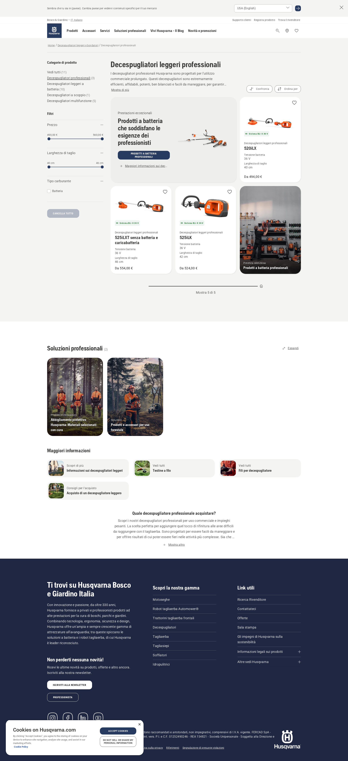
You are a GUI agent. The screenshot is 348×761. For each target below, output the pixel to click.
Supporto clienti (241, 20)
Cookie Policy (21, 746)
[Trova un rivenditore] (287, 30)
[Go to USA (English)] (298, 8)
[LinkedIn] (83, 718)
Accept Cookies (118, 731)
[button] (72, 30)
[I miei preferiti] (296, 30)
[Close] (139, 724)
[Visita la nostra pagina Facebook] (67, 718)
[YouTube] (98, 718)
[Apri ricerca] (277, 30)
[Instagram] (52, 718)
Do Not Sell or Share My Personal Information (118, 741)
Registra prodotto (264, 20)
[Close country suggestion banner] (341, 7)
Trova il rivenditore (289, 20)
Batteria (57, 191)
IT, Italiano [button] (76, 20)
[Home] (54, 30)
